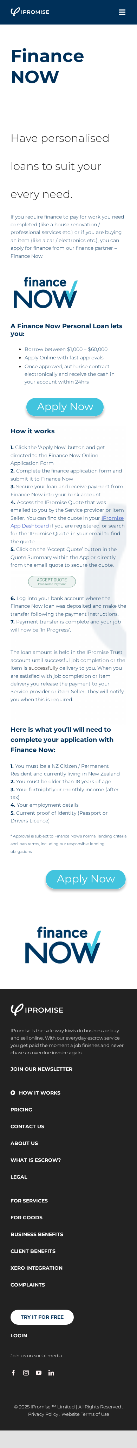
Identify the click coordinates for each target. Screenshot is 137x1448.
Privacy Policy (43, 1414)
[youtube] (38, 1372)
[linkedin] (51, 1372)
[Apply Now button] (65, 400)
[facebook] (13, 1372)
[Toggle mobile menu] (122, 12)
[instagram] (26, 1372)
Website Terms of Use (85, 1414)
